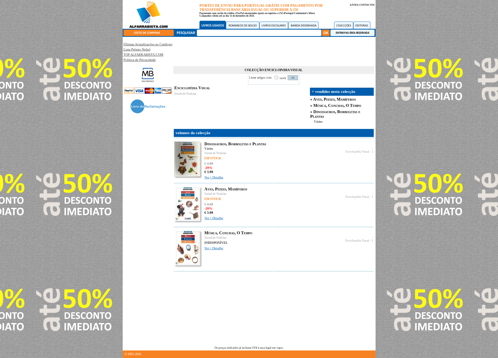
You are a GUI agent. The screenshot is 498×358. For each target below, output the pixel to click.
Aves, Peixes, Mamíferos (334, 99)
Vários (318, 121)
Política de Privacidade (139, 60)
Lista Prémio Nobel (136, 49)
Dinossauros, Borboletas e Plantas (235, 144)
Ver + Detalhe (213, 177)
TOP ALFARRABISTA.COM (143, 55)
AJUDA (354, 5)
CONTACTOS (367, 5)
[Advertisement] (273, 50)
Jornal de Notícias (185, 93)
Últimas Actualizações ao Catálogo (147, 44)
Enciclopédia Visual (357, 151)
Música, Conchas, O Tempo (337, 105)
